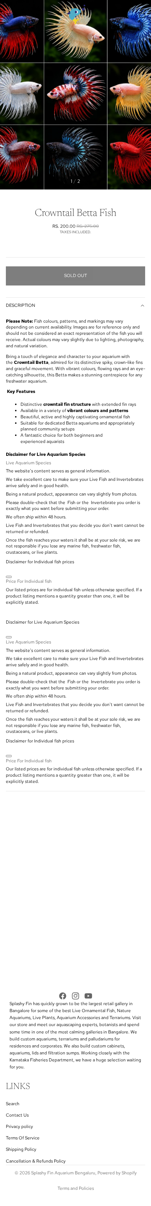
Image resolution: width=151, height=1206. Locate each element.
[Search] (24, 15)
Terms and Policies (76, 1188)
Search (12, 1104)
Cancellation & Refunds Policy (36, 1161)
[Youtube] (88, 996)
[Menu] (8, 14)
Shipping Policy (21, 1150)
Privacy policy (19, 1126)
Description (20, 305)
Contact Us (17, 1115)
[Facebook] (62, 996)
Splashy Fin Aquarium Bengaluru (63, 1173)
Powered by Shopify (117, 1173)
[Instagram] (75, 996)
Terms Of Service (23, 1138)
